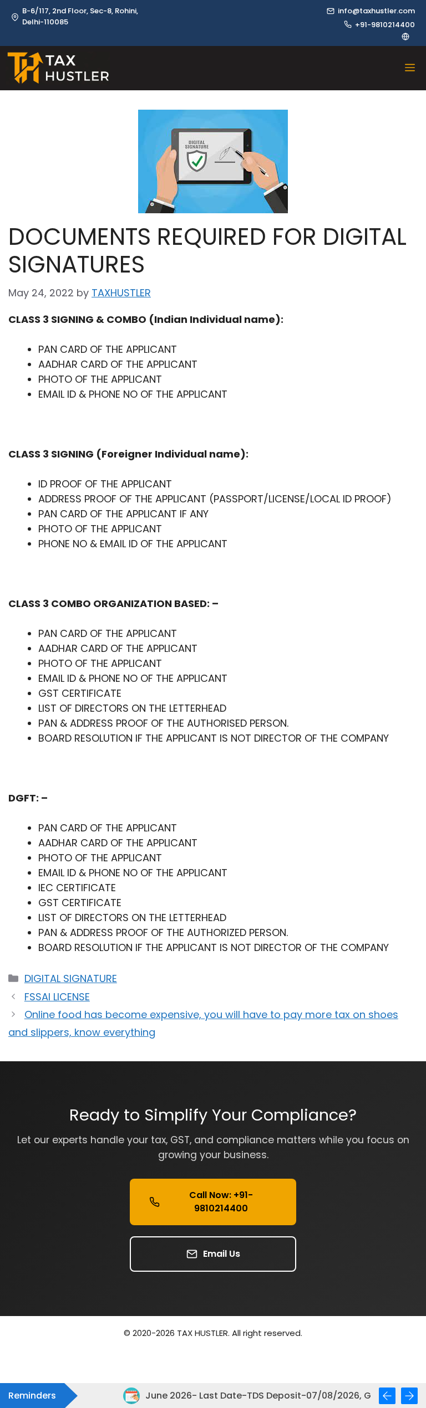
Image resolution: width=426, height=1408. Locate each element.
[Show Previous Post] (387, 1396)
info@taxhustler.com (376, 11)
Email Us (221, 1253)
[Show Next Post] (409, 1396)
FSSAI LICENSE (57, 997)
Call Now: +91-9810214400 (221, 1202)
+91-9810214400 (385, 24)
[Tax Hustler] (58, 68)
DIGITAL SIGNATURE (70, 978)
